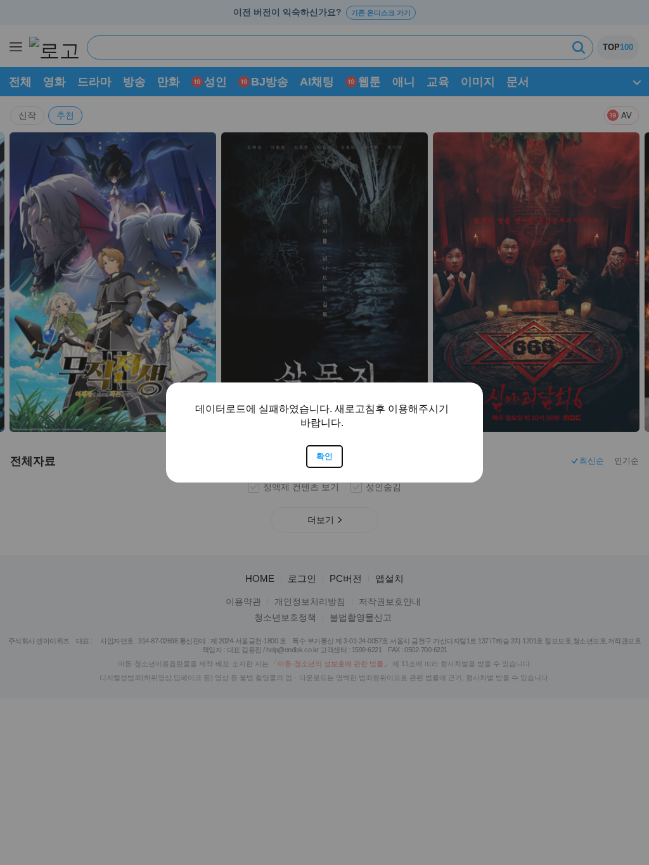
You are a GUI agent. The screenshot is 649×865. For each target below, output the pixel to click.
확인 (324, 456)
